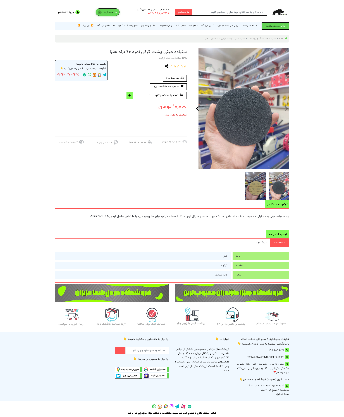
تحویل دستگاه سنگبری (127, 25)
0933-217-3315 (67, 74)
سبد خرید (106, 12)
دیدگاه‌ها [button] (261, 243)
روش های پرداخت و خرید (227, 25)
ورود (71, 12)
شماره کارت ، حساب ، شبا (186, 25)
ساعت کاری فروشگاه (106, 25)
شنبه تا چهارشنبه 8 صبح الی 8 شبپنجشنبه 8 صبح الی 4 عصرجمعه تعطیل (267, 390)
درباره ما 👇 (222, 339)
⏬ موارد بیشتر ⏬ (86, 25)
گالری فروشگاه (207, 25)
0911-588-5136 (158, 13)
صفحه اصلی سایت (249, 25)
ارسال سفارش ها (166, 25)
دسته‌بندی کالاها (273, 26)
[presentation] (286, 108)
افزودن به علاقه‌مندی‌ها (166, 87)
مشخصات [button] (280, 243)
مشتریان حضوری (148, 25)
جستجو (182, 12)
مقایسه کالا (173, 78)
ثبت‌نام (62, 12)
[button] (184, 67)
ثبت (120, 350)
